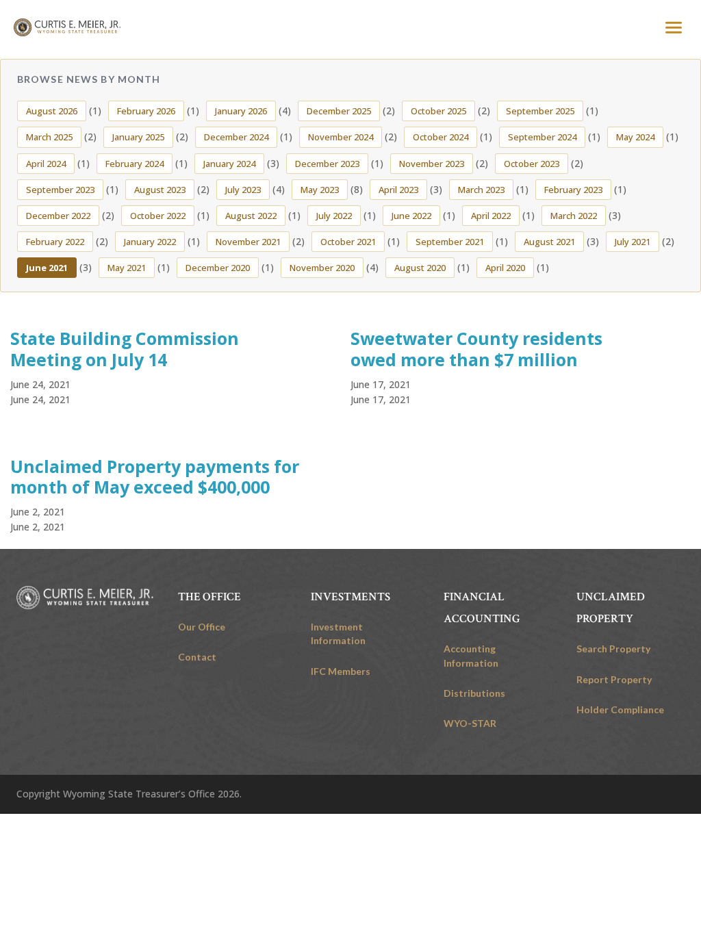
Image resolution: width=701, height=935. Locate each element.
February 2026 (146, 111)
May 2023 (320, 189)
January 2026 (241, 111)
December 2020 (218, 267)
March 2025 (49, 137)
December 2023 (327, 163)
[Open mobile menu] (673, 27)
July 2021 (632, 241)
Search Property (613, 648)
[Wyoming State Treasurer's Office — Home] (67, 27)
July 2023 (243, 189)
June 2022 (411, 215)
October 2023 (531, 163)
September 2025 (540, 111)
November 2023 (431, 163)
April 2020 (505, 267)
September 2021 (450, 241)
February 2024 (134, 163)
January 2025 (138, 137)
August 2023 (160, 189)
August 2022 (251, 215)
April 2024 (46, 163)
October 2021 (348, 241)
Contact (197, 657)
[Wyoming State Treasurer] (84, 597)
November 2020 (322, 267)
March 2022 (573, 215)
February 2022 (55, 241)
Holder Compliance (620, 709)
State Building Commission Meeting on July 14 (124, 348)
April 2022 (491, 215)
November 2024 (340, 137)
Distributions (474, 693)
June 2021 (47, 267)
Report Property (614, 679)
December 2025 (339, 111)
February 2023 (573, 189)
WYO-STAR (470, 723)
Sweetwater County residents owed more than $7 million (476, 348)
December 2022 (58, 215)
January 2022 (150, 241)
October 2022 (158, 215)
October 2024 (440, 137)
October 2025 (438, 111)
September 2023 (60, 189)
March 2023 (481, 189)
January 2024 (229, 163)
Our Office (201, 626)
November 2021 (248, 241)
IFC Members (340, 671)
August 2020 (420, 267)
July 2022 (334, 215)
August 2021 (549, 241)
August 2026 (51, 111)
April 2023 (398, 189)
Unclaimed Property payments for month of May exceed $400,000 (154, 476)
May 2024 (635, 137)
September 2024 (542, 137)
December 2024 (236, 137)
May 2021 (126, 267)
